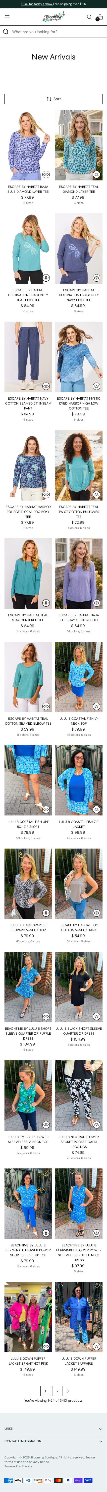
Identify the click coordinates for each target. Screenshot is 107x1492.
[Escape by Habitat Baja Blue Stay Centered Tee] (79, 573)
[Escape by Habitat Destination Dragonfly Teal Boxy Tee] (28, 248)
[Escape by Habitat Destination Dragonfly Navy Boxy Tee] (79, 248)
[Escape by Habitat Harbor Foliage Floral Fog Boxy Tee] (28, 465)
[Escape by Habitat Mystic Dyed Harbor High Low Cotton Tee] (79, 357)
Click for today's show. (37, 4)
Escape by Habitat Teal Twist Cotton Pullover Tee (78, 512)
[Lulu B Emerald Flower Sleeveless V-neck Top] (28, 1095)
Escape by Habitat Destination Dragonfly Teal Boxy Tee (28, 295)
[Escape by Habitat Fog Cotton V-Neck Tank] (79, 884)
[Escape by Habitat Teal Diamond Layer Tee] (79, 145)
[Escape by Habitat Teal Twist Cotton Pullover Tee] (79, 465)
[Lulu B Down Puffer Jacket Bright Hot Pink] (28, 1317)
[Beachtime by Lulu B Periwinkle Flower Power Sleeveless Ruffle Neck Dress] (79, 1203)
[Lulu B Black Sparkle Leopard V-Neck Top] (28, 884)
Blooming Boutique (44, 1457)
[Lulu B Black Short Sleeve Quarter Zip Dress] (79, 987)
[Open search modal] (89, 17)
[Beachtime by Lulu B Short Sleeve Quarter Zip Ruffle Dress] (28, 987)
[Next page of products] (68, 1391)
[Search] (6, 32)
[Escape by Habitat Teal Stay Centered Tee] (28, 573)
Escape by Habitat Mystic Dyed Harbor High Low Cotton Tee (79, 403)
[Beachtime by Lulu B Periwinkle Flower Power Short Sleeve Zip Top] (28, 1203)
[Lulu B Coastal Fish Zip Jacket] (79, 780)
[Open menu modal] (7, 17)
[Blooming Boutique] (53, 16)
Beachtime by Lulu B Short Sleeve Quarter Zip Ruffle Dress (28, 1034)
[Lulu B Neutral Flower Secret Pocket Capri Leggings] (79, 1095)
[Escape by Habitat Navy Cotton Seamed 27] (28, 357)
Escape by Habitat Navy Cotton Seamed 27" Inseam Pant (28, 403)
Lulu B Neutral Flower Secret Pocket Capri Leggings (79, 1142)
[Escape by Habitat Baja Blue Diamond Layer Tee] (28, 145)
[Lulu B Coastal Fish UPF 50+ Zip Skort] (28, 780)
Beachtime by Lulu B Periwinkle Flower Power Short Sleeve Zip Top (28, 1250)
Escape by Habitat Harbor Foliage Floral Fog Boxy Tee (28, 512)
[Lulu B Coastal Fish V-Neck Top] (79, 677)
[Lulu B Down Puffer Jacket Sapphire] (79, 1317)
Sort (57, 99)
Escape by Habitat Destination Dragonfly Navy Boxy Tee (79, 295)
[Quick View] (46, 174)
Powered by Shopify (18, 1466)
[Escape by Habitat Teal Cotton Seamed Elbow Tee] (28, 677)
